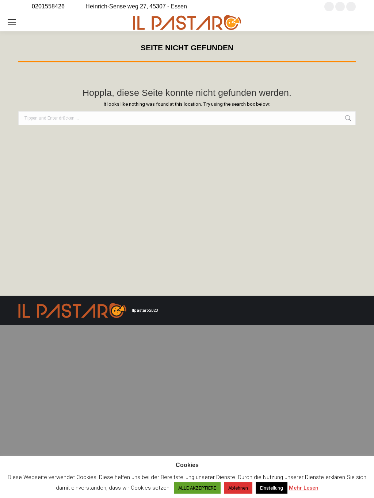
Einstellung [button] (271, 488)
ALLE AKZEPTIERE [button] (197, 488)
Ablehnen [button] (238, 488)
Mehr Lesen (303, 488)
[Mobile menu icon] (11, 22)
